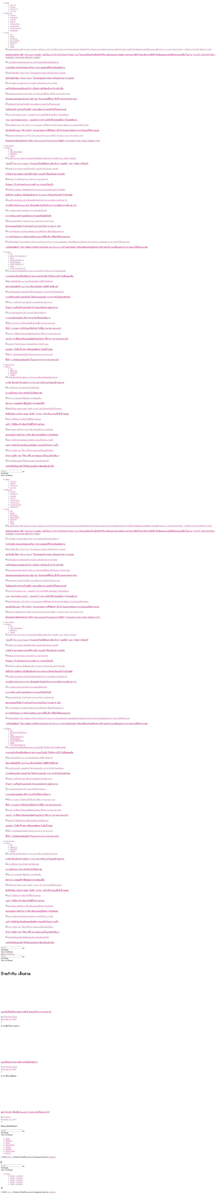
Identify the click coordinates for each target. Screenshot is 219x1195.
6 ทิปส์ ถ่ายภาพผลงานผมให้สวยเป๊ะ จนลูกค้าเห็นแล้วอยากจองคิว (35, 174)
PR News (13, 43)
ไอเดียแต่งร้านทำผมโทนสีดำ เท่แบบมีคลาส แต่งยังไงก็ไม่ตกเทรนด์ (35, 109)
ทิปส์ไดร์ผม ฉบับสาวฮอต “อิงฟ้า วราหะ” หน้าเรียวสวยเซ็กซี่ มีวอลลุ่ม (37, 414)
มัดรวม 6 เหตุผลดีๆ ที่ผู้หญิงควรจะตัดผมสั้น (24, 403)
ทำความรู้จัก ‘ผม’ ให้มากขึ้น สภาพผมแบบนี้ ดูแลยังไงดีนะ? (32, 456)
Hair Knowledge (16, 152)
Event (12, 37)
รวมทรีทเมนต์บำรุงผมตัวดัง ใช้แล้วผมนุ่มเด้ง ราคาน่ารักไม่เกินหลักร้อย (37, 297)
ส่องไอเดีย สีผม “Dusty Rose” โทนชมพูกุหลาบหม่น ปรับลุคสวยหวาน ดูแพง (39, 78)
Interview (13, 154)
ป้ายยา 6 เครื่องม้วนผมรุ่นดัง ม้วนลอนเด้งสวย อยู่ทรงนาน (31, 307)
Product (8, 252)
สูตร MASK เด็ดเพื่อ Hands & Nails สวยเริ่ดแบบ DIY (25, 1112)
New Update (14, 41)
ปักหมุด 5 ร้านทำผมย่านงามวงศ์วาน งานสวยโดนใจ (29, 184)
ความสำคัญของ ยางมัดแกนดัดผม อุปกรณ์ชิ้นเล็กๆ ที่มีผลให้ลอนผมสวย (37, 237)
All (11, 35)
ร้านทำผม (12, 15)
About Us (13, 5)
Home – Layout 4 (16, 1182)
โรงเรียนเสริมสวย (15, 24)
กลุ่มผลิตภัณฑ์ (14, 30)
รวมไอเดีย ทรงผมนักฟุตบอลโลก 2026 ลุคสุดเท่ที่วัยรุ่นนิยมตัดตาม (35, 67)
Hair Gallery (9, 146)
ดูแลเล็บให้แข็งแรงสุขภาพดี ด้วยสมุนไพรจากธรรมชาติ (26, 1012)
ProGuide (13, 373)
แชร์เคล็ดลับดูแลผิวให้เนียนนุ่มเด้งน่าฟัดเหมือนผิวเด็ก (29, 466)
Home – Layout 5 (16, 1184)
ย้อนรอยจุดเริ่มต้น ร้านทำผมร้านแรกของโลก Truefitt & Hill (33, 226)
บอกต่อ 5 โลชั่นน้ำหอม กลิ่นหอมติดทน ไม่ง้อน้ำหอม (28, 349)
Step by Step (9, 364)
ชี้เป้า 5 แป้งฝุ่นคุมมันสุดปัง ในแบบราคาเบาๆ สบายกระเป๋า (32, 360)
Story (12, 45)
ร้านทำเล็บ (13, 19)
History (12, 7)
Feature (8, 148)
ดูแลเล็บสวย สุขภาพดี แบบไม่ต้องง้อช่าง (19, 1062)
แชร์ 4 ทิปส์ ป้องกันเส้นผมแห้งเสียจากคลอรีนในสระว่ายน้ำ (32, 445)
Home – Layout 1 (16, 1176)
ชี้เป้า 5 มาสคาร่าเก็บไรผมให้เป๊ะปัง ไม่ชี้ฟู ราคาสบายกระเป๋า (33, 328)
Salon (12, 266)
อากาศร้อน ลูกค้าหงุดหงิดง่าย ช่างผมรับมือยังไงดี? (28, 216)
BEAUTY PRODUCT (18, 256)
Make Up (13, 371)
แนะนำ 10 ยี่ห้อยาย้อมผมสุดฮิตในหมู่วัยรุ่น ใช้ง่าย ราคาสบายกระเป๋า (36, 339)
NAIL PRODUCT (17, 264)
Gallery (13, 11)
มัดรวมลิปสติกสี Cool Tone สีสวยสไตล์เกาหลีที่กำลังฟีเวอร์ (31, 286)
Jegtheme (52, 1157)
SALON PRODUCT (18, 268)
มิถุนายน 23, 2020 (8, 1019)
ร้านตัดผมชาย (14, 17)
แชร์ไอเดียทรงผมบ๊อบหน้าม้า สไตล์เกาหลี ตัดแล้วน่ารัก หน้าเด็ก (34, 88)
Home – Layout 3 (16, 1180)
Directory (8, 13)
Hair (11, 258)
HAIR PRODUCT (17, 260)
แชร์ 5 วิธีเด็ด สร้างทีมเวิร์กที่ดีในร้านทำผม (24, 424)
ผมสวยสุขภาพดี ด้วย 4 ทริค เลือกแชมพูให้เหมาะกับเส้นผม (31, 435)
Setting (12, 375)
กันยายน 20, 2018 (8, 1069)
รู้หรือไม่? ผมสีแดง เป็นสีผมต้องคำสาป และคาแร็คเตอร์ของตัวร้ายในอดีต (38, 195)
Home (7, 3)
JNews (9, 1157)
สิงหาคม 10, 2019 (8, 1119)
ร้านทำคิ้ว (12, 22)
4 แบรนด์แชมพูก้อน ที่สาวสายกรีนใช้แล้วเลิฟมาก (28, 318)
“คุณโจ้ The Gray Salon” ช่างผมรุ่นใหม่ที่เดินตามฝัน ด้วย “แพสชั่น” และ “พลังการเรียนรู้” (47, 163)
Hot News (13, 39)
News (7, 32)
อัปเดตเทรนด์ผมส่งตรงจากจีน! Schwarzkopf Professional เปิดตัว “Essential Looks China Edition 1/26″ (53, 141)
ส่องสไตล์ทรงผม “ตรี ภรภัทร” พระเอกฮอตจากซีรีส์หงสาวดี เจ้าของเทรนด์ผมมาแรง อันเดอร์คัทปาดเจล (52, 130)
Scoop (12, 156)
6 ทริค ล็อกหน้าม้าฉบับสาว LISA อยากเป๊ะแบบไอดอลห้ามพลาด (34, 382)
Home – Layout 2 (16, 1178)
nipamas (7, 1117)
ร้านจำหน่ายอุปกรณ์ (15, 28)
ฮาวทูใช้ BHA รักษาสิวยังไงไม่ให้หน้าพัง (23, 393)
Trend (12, 47)
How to (7, 367)
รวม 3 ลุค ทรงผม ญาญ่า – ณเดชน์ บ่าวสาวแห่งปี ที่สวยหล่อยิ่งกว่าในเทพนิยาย (41, 120)
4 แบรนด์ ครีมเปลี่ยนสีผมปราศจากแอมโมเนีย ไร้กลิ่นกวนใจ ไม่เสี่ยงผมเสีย (39, 276)
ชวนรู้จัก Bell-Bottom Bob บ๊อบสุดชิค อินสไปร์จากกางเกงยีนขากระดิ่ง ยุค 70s (40, 205)
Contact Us (14, 9)
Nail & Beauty (15, 262)
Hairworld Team (10, 1017)
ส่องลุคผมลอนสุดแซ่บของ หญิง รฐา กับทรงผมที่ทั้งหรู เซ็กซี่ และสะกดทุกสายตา (41, 99)
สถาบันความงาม (14, 26)
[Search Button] (23, 471)
